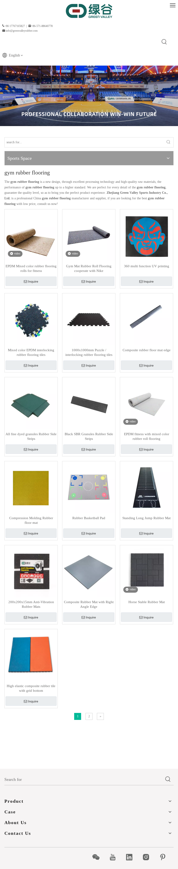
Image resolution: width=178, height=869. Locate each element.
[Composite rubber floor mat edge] (146, 319)
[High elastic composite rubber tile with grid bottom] (31, 655)
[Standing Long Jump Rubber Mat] (146, 487)
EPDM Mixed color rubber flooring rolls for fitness (31, 268)
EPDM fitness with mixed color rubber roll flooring (146, 436)
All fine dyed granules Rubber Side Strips (31, 436)
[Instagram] (148, 857)
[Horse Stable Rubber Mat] (146, 571)
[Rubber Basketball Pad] (88, 487)
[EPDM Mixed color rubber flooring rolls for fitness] (31, 235)
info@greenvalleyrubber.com (22, 30)
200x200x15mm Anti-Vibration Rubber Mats (31, 604)
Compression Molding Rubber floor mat (31, 520)
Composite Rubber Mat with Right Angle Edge (89, 604)
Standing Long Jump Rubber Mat (146, 518)
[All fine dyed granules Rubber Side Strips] (31, 403)
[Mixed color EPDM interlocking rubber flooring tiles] (31, 319)
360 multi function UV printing (146, 266)
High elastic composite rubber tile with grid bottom (31, 688)
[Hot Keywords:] (164, 42)
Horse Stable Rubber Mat (146, 602)
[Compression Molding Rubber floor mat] (31, 487)
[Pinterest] (165, 857)
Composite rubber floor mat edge (147, 350)
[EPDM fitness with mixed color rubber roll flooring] (146, 403)
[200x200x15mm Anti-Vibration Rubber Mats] (31, 571)
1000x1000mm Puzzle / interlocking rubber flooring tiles (88, 352)
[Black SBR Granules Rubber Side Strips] (88, 403)
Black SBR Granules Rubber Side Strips (89, 436)
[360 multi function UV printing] (146, 235)
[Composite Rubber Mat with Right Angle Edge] (88, 571)
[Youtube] (115, 857)
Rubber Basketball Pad (88, 518)
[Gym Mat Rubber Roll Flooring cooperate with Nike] (88, 235)
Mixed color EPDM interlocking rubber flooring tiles (31, 352)
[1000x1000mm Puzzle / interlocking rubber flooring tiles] (88, 319)
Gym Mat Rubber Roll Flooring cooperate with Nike (88, 268)
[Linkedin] (131, 857)
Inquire (33, 281)
